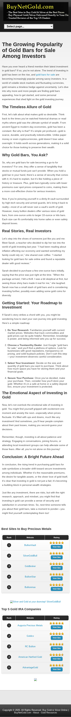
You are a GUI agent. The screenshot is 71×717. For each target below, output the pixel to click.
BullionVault (30, 545)
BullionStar (30, 576)
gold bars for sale (45, 74)
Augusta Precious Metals (30, 625)
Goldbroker (30, 566)
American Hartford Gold (30, 657)
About (36, 712)
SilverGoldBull (30, 555)
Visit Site (57, 547)
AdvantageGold (30, 667)
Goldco (30, 636)
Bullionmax (30, 587)
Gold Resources (49, 712)
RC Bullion (30, 646)
